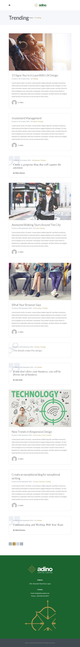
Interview (37, 160)
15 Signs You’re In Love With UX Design (35, 75)
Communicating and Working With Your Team (38, 524)
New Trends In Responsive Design (32, 431)
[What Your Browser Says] (40, 281)
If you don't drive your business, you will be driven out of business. (37, 372)
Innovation (38, 308)
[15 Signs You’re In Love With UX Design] (40, 52)
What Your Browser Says (26, 305)
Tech (43, 435)
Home (31, 18)
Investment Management (27, 118)
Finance (34, 121)
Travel (37, 228)
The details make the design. (27, 350)
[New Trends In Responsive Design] (40, 408)
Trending (35, 79)
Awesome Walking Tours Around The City (36, 224)
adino (21, 102)
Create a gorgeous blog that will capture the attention (37, 166)
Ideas (38, 347)
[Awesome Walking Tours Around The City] (40, 201)
